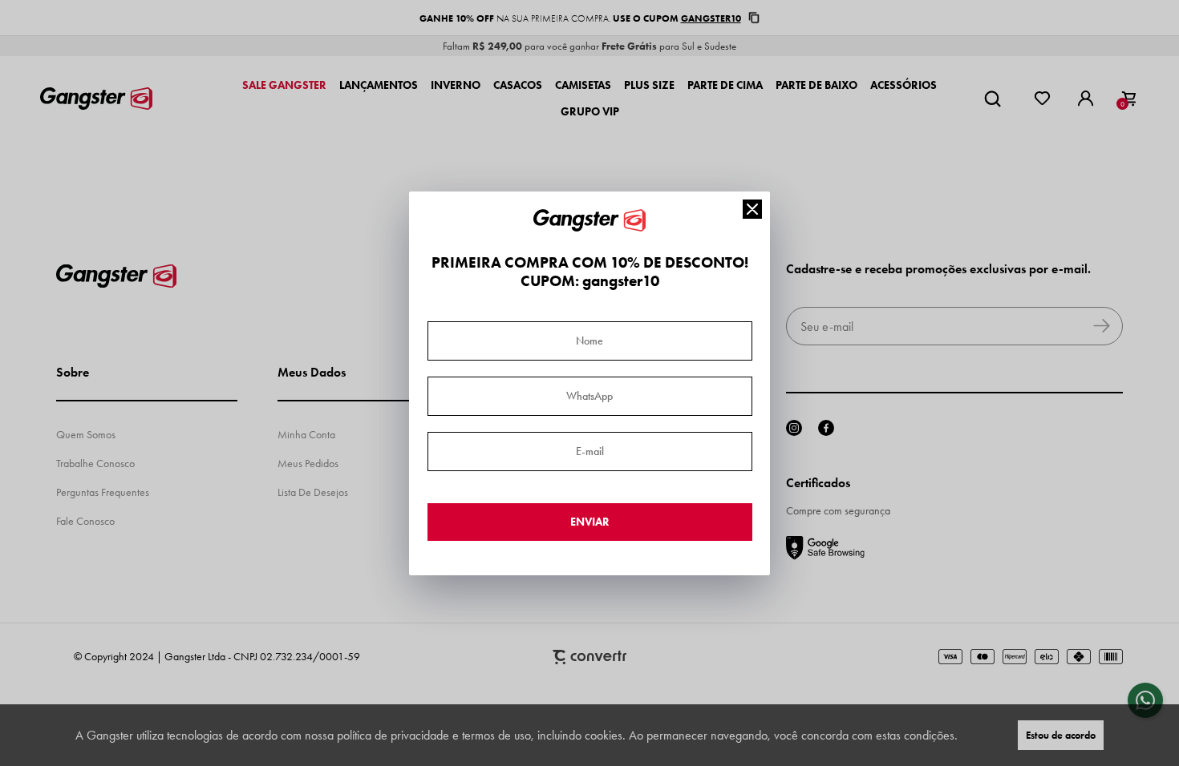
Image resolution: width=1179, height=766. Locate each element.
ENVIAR (590, 522)
